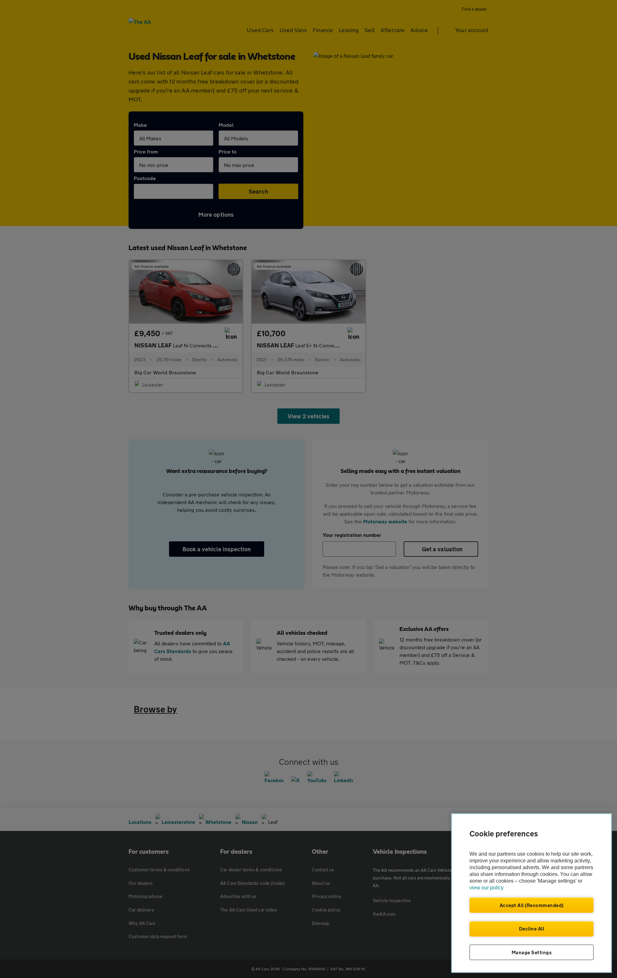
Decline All (531, 928)
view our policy (486, 887)
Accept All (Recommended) (532, 905)
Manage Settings (532, 952)
